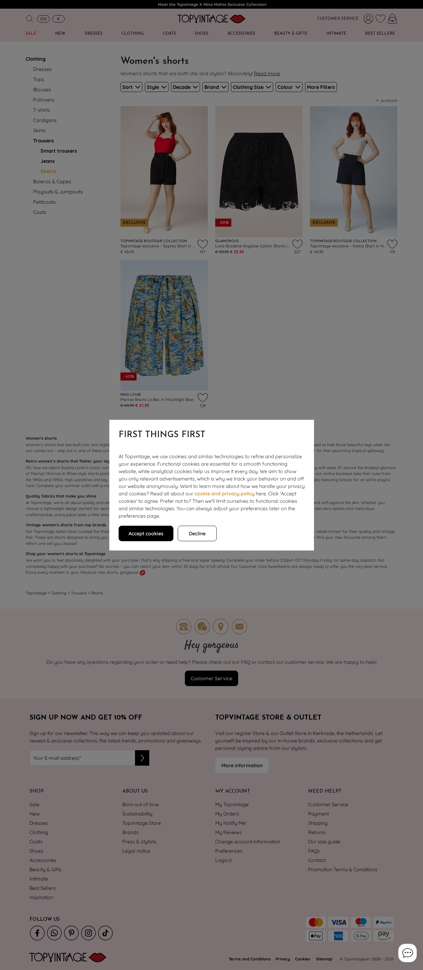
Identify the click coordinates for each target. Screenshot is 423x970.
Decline (197, 533)
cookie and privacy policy (224, 493)
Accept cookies (146, 533)
